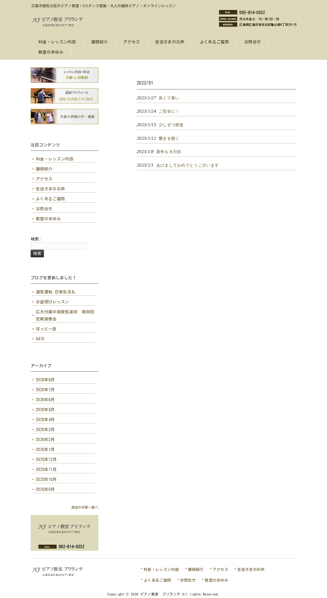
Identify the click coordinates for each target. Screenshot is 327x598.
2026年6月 (45, 400)
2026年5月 (45, 410)
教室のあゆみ (48, 219)
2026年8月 (45, 380)
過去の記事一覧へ (84, 507)
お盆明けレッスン (52, 302)
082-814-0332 (252, 12)
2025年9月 (45, 489)
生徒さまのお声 (50, 189)
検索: (36, 239)
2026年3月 (45, 430)
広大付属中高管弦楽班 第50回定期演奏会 (65, 315)
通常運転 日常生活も (55, 292)
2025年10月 (46, 479)
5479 (40, 339)
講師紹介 (44, 169)
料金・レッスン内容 (54, 159)
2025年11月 (46, 469)
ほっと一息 (46, 329)
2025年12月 (46, 459)
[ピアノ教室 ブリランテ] (59, 25)
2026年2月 (45, 440)
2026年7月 (45, 390)
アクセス (44, 179)
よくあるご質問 (50, 199)
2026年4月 (45, 420)
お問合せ (44, 209)
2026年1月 (45, 449)
